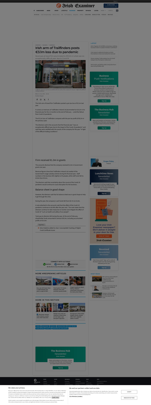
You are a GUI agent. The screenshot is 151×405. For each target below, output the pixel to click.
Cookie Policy (55, 397)
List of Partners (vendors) (75, 396)
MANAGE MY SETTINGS (129, 398)
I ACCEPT (129, 392)
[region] (75, 395)
